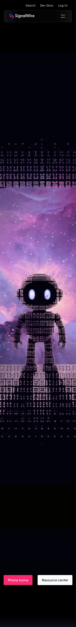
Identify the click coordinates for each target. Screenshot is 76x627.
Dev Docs (46, 5)
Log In (63, 5)
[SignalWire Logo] (21, 16)
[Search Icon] (30, 5)
